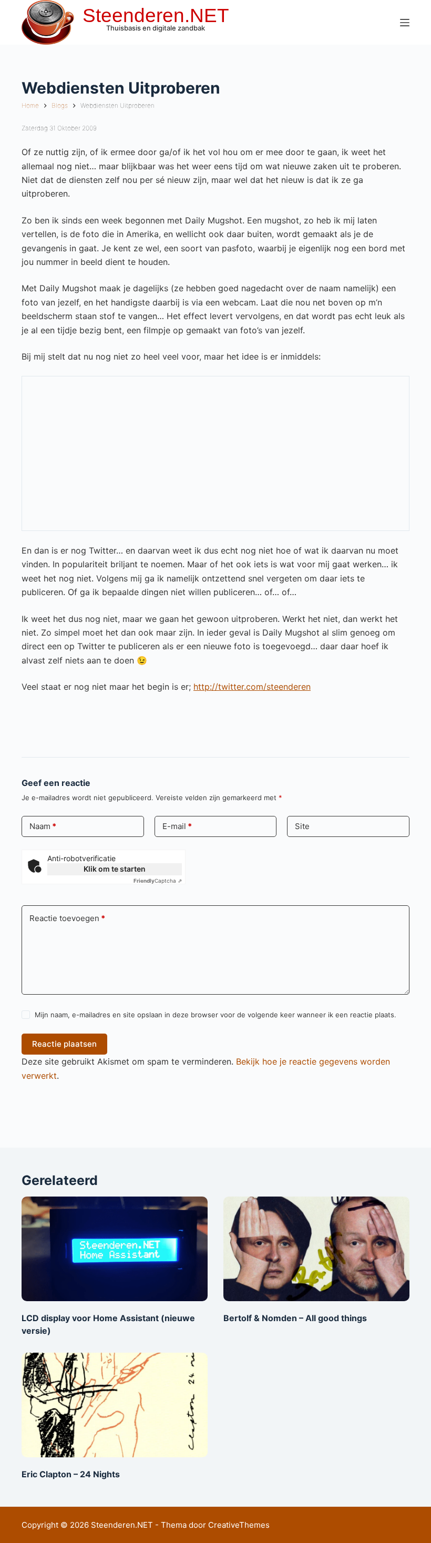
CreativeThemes (239, 1525)
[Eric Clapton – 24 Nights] (115, 1405)
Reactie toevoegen (67, 918)
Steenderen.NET (156, 15)
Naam (42, 826)
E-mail (177, 826)
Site (302, 826)
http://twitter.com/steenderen (252, 686)
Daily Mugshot (83, 521)
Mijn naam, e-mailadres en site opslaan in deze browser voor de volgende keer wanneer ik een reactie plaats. (215, 1014)
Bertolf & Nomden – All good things (295, 1318)
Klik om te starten (115, 868)
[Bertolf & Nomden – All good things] (316, 1249)
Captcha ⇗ (158, 880)
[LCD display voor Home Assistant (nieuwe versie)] (115, 1249)
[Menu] (404, 22)
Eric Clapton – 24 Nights (71, 1474)
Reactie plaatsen (64, 1044)
